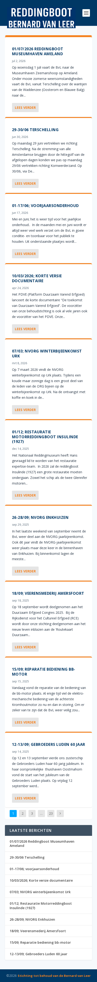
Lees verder (25, 107)
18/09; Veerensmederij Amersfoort (48, 593)
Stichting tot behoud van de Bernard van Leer (54, 976)
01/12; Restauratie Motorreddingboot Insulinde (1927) (45, 436)
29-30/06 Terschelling (35, 129)
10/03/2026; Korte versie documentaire (37, 278)
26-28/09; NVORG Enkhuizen (40, 517)
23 (51, 813)
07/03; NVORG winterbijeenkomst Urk (47, 353)
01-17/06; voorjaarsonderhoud (45, 205)
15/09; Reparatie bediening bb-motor (43, 672)
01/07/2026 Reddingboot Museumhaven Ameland (37, 51)
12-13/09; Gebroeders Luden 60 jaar (48, 744)
